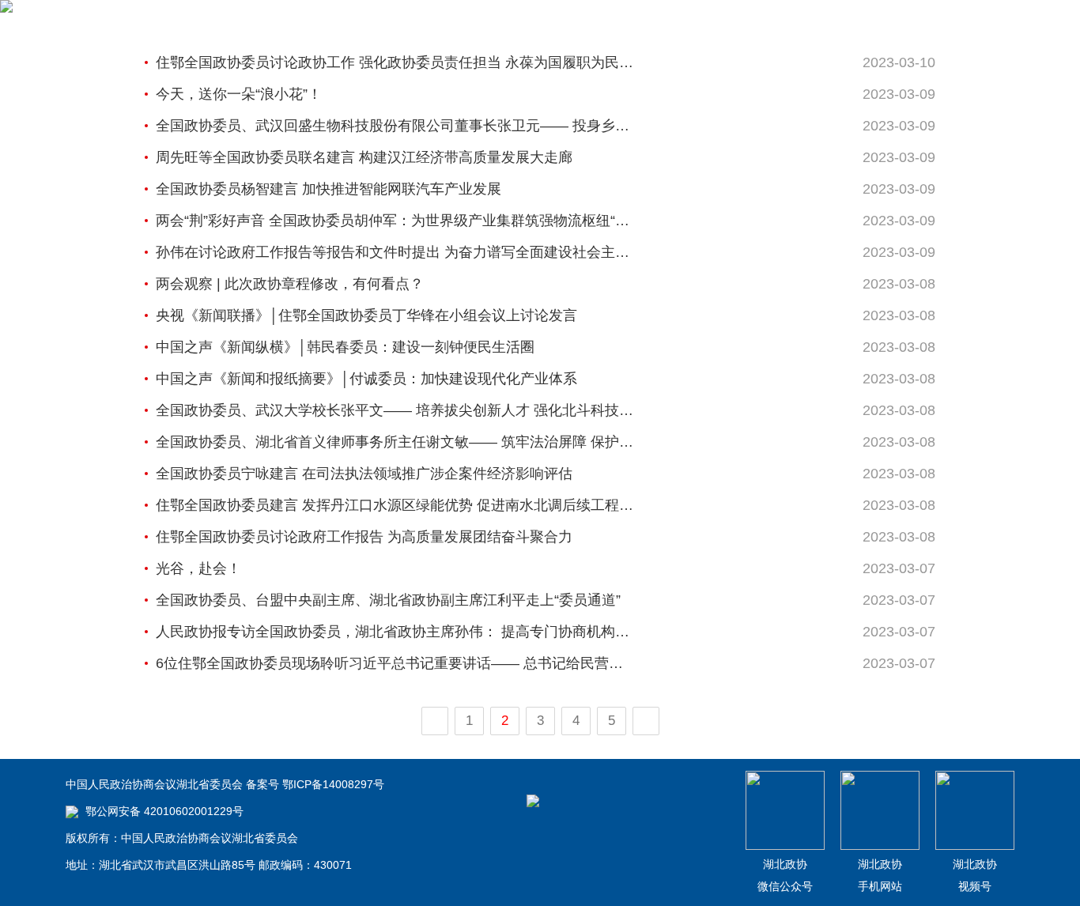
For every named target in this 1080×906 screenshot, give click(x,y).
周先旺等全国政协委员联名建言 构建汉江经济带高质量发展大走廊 (364, 157)
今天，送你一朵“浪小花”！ (239, 94)
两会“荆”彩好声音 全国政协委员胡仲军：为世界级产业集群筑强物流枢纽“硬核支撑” (395, 220)
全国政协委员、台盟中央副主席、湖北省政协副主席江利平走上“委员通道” (388, 600)
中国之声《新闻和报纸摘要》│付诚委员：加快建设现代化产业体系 (366, 379)
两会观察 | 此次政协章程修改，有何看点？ (290, 284)
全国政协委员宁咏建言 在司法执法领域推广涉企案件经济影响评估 (364, 473)
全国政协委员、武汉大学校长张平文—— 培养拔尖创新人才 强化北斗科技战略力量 (395, 410)
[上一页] (434, 721)
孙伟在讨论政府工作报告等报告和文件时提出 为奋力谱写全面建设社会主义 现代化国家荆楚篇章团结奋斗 (395, 252)
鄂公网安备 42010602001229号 (163, 811)
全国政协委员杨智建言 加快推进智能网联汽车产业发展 (328, 189)
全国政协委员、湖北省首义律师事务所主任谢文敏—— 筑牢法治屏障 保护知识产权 (395, 442)
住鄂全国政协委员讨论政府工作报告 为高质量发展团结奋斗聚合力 (364, 537)
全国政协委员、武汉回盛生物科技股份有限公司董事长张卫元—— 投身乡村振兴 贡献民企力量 (395, 126)
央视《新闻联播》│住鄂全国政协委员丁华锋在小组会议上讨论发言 (366, 315)
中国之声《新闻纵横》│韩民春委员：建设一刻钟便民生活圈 (345, 347)
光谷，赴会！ (198, 568)
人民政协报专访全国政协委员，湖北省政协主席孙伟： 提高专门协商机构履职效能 (395, 632)
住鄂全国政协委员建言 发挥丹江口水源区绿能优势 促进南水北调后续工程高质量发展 (395, 505)
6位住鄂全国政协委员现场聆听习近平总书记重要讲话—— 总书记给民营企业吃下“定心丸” (395, 663)
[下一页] (646, 721)
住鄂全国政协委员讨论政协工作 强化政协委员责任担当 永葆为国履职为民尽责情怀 (395, 62)
